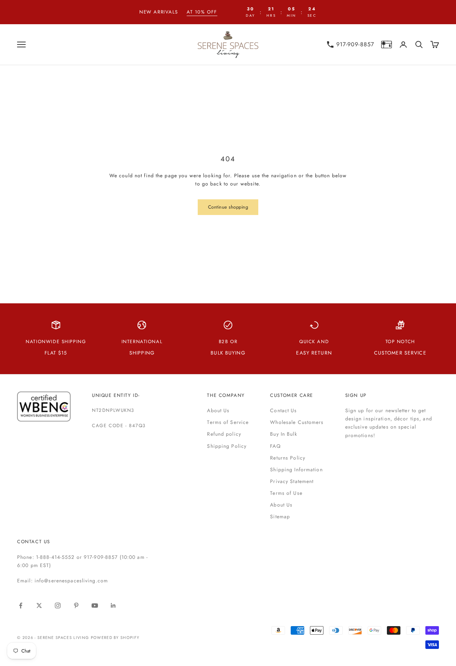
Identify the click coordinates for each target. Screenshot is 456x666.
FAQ (275, 446)
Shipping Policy (227, 446)
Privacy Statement (292, 481)
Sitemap (280, 516)
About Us (218, 410)
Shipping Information (296, 469)
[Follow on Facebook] (20, 605)
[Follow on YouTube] (94, 605)
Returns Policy (287, 457)
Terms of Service (228, 422)
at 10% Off (202, 12)
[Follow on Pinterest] (76, 605)
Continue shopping (228, 207)
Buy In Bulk (283, 433)
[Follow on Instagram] (57, 605)
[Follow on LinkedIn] (113, 605)
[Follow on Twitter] (39, 605)
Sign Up (356, 395)
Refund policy (224, 433)
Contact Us (283, 410)
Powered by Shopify (115, 637)
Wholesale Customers (296, 422)
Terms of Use (286, 493)
